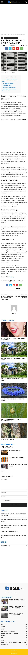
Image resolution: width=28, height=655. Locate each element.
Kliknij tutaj (11, 276)
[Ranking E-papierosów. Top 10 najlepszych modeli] (4, 608)
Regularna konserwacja (9, 89)
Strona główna (4, 34)
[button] (26, 2)
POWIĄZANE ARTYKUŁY (7, 444)
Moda (2, 638)
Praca (2, 640)
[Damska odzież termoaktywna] (4, 601)
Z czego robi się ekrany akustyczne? (9, 531)
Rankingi (3, 627)
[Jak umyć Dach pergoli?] (4, 452)
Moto (2, 37)
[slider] (5, 280)
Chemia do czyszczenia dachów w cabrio (10, 37)
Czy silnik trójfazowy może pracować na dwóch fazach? (7, 298)
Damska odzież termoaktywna (17, 600)
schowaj (13, 76)
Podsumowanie (6, 91)
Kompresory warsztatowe (8, 631)
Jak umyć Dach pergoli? (15, 450)
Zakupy (3, 629)
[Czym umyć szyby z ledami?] (4, 459)
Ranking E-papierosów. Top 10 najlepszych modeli (17, 607)
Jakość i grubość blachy (9, 87)
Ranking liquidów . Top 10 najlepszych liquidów (16, 614)
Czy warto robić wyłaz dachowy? (21, 297)
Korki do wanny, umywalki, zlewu (9, 633)
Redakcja (5, 45)
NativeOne (14, 442)
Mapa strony (14, 650)
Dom (2, 624)
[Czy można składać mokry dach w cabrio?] (4, 466)
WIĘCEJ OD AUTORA (7, 447)
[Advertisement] (14, 18)
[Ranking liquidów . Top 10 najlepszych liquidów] (4, 615)
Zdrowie (3, 635)
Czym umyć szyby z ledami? (16, 457)
